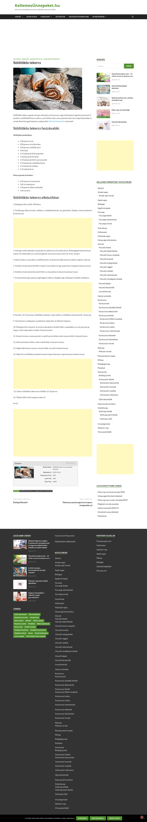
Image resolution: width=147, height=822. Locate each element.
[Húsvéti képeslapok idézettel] (103, 86)
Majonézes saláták (20, 624)
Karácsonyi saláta (107, 327)
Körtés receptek (38, 620)
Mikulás (101, 348)
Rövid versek (18, 627)
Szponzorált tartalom (107, 404)
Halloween (17, 59)
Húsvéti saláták (106, 271)
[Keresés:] (115, 66)
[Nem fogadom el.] (144, 818)
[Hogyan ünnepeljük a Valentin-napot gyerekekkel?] (20, 593)
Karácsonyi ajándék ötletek (110, 307)
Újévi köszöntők (105, 399)
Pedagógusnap (104, 364)
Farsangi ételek (105, 215)
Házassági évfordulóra (79, 17)
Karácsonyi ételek (36, 59)
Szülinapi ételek (105, 411)
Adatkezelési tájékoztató (65, 541)
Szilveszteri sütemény (109, 395)
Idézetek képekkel (104, 566)
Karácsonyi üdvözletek (108, 339)
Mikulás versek (105, 351)
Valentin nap (102, 549)
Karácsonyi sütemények (52, 59)
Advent (101, 188)
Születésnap (103, 408)
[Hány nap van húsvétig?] (103, 110)
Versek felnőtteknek (41, 633)
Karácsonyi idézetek (107, 335)
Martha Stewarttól (56, 121)
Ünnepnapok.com (104, 541)
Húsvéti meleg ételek (108, 263)
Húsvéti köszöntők (106, 287)
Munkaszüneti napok (106, 356)
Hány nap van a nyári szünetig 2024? (113, 500)
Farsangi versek (105, 223)
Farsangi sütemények (108, 219)
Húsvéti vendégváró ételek (111, 279)
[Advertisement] (73, 39)
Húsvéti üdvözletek (119, 122)
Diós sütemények (34, 614)
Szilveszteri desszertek (109, 383)
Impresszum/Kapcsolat (64, 535)
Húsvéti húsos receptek (109, 255)
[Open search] (132, 16)
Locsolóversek (105, 291)
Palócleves (102, 516)
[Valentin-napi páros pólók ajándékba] (20, 581)
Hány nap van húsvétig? (121, 110)
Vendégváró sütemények (43, 491)
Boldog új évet (105, 375)
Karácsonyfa (104, 303)
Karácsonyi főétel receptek (111, 319)
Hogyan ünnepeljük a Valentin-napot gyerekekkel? (36, 595)
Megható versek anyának (108, 504)
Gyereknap (102, 228)
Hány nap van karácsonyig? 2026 (111, 492)
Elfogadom (82, 818)
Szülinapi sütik (106, 419)
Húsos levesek (18, 620)
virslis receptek (19, 636)
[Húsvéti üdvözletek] (103, 122)
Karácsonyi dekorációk (108, 311)
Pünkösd (101, 368)
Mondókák (31, 624)
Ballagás (101, 204)
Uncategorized (104, 424)
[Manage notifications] (142, 817)
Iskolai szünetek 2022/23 (108, 508)
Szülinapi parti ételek (109, 415)
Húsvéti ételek (105, 247)
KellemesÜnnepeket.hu (37, 5)
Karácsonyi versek (106, 343)
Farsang (101, 212)
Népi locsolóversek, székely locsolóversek (122, 99)
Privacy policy (114, 818)
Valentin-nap (103, 428)
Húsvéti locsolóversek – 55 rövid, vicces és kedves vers (122, 75)
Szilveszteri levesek (108, 387)
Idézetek (28, 620)
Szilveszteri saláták (108, 391)
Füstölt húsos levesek (21, 617)
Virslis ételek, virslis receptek (35, 636)
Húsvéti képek (105, 283)
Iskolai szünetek (104, 296)
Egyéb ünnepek (98, 17)
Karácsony (45, 17)
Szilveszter (60, 17)
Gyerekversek (34, 617)
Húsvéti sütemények (108, 275)
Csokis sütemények (20, 614)
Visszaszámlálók (104, 432)
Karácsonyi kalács (107, 323)
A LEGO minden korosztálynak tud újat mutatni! (36, 570)
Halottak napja (104, 236)
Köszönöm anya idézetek (108, 512)
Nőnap (100, 360)
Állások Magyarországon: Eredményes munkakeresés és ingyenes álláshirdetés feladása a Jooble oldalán (39, 544)
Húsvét (18, 17)
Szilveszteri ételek (106, 379)
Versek (30, 633)
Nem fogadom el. (98, 818)
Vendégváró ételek (20, 633)
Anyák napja (31, 17)
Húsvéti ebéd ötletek (108, 251)
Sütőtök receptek (26, 491)
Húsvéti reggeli (106, 267)
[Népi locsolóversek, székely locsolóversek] (103, 98)
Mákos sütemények (43, 624)
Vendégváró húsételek (21, 630)
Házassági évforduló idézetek (110, 496)
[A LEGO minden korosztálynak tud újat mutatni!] (20, 568)
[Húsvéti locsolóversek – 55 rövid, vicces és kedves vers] (103, 74)
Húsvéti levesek (106, 259)
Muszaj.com (102, 570)
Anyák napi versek (106, 195)
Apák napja (102, 200)
